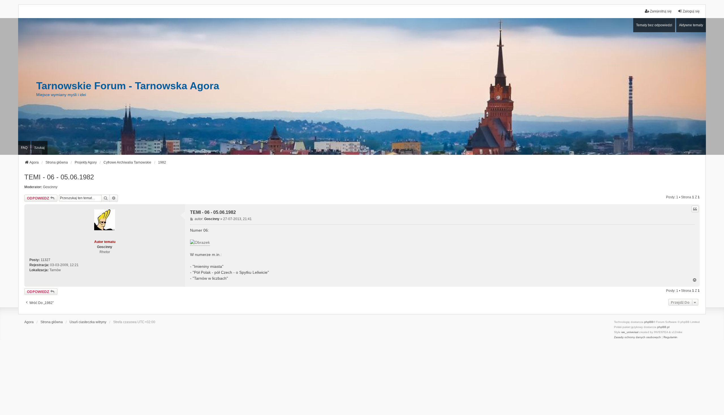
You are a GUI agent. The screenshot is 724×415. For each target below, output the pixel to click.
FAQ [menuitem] (24, 148)
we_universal (629, 332)
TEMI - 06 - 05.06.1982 (59, 177)
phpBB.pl (663, 327)
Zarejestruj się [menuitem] (661, 11)
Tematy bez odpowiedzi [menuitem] (654, 25)
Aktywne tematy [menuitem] (691, 25)
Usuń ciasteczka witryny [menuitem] (88, 322)
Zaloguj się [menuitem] (691, 11)
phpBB (648, 321)
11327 (45, 260)
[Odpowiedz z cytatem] (695, 209)
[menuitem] (637, 337)
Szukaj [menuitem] (39, 148)
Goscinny (50, 187)
